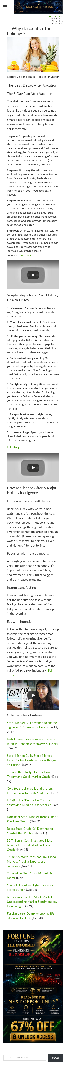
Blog (57, 16)
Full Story (25, 255)
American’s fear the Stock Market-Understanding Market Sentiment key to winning (32, 902)
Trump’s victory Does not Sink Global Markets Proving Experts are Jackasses (32, 862)
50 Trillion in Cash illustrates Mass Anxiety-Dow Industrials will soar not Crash (31, 845)
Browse (55, 1058)
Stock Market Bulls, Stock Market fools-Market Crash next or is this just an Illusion (32, 760)
